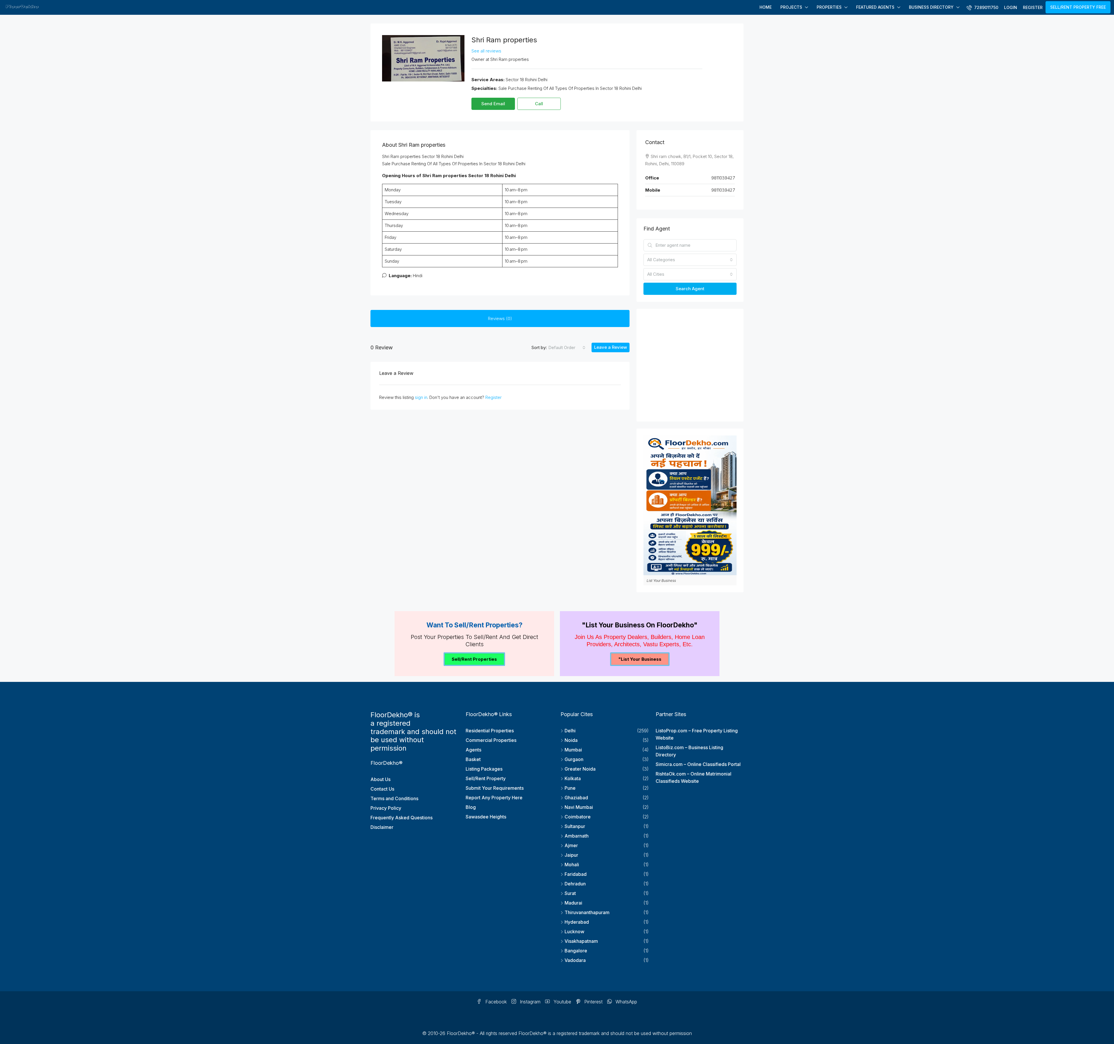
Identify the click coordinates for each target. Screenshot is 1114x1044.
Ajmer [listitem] (571, 845)
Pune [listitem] (570, 788)
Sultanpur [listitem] (575, 826)
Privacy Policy (385, 808)
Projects (791, 7)
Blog (471, 807)
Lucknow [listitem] (574, 931)
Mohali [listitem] (572, 864)
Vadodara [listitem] (575, 960)
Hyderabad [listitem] (577, 922)
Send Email (493, 103)
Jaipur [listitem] (571, 855)
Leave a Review (610, 347)
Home (765, 7)
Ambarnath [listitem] (577, 836)
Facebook (495, 1002)
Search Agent (690, 288)
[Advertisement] (690, 366)
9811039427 (723, 178)
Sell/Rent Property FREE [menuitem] (1078, 7)
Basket (473, 759)
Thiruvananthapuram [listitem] (587, 912)
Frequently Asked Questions (401, 817)
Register (493, 397)
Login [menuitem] (1010, 7)
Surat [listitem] (570, 893)
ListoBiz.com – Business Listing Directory (689, 751)
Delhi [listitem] (570, 730)
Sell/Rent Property (486, 778)
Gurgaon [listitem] (574, 759)
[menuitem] (982, 7)
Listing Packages (484, 769)
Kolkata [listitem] (573, 778)
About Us (380, 779)
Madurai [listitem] (573, 903)
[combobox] (566, 348)
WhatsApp (625, 1002)
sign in (421, 397)
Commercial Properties (491, 740)
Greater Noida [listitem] (580, 769)
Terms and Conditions (394, 798)
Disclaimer (381, 827)
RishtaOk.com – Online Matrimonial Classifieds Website (693, 777)
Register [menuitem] (1033, 7)
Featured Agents (875, 7)
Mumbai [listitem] (573, 750)
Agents (473, 750)
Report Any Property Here (494, 797)
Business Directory (931, 7)
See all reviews (486, 51)
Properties (829, 7)
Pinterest (593, 1002)
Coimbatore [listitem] (578, 817)
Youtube (561, 1002)
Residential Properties (490, 730)
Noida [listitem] (571, 740)
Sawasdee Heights (486, 817)
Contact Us (382, 789)
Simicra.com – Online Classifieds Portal (698, 764)
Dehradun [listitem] (575, 884)
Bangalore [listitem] (576, 951)
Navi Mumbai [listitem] (579, 807)
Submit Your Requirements (495, 788)
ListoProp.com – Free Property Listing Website (697, 734)
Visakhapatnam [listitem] (581, 941)
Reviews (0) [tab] (500, 318)
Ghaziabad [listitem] (576, 797)
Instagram (529, 1002)
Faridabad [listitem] (576, 874)
